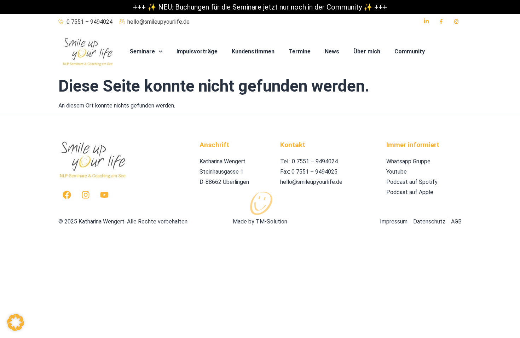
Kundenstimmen (253, 51)
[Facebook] (66, 194)
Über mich (366, 51)
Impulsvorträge (197, 51)
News (332, 51)
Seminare (142, 51)
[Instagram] (85, 194)
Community (409, 51)
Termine (300, 51)
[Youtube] (104, 194)
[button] (15, 322)
